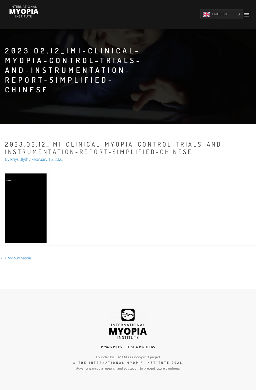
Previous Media (15, 257)
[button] (247, 14)
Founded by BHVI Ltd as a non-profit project (128, 357)
